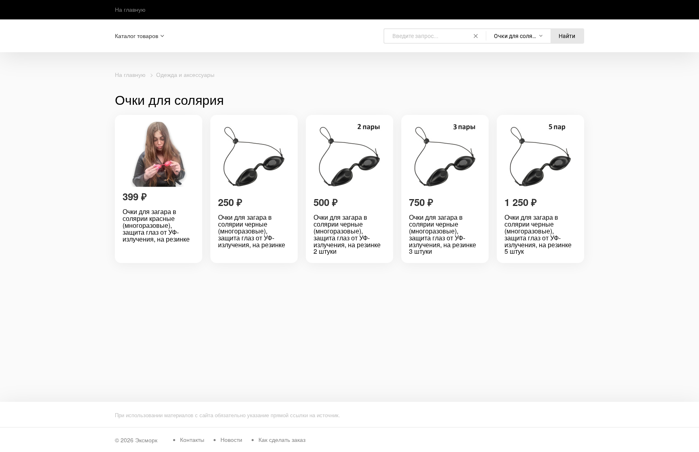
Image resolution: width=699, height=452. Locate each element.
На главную (130, 9)
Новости (231, 439)
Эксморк (146, 440)
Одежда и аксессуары (185, 74)
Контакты (192, 439)
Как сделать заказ (281, 439)
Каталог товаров (136, 36)
